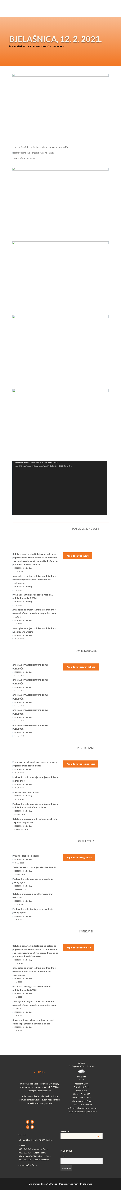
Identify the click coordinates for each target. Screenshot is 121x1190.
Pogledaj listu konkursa (79, 947)
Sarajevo (81, 1062)
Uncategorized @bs (41, 46)
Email (62, 1156)
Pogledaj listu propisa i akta (81, 764)
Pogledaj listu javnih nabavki (81, 667)
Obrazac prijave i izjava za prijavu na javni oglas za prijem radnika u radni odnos (33, 1021)
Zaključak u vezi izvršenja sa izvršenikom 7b (34, 867)
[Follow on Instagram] (27, 1127)
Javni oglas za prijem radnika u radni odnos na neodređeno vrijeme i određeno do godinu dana (34, 579)
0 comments (58, 46)
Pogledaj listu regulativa (79, 857)
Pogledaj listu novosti (78, 556)
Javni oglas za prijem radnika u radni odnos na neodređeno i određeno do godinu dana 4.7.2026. (34, 613)
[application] (59, 488)
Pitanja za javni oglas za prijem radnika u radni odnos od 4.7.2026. (32, 596)
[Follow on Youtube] (32, 1127)
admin (15, 46)
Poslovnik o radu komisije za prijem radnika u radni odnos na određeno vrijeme (35, 805)
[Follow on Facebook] (27, 1122)
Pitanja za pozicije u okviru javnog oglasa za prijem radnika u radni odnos (34, 763)
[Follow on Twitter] (32, 1122)
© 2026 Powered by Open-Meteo (82, 1111)
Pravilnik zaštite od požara (25, 792)
